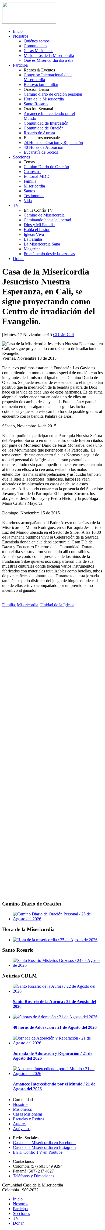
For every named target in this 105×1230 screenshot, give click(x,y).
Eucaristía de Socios (41, 152)
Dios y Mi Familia (39, 224)
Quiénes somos (37, 41)
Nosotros (20, 36)
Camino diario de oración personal (53, 94)
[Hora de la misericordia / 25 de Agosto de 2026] (55, 939)
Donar (18, 258)
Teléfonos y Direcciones (33, 1176)
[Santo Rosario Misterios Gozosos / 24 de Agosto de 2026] (58, 965)
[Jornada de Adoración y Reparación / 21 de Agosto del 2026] (58, 1043)
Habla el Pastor (37, 229)
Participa (20, 65)
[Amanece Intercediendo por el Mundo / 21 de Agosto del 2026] (58, 1073)
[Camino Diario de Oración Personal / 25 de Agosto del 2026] (58, 919)
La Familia (33, 239)
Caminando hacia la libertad (47, 220)
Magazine (32, 249)
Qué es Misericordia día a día (48, 60)
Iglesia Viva (34, 234)
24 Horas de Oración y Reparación (53, 142)
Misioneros (22, 1109)
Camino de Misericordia (44, 215)
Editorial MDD (37, 176)
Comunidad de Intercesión (46, 123)
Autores (19, 1123)
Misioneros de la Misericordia (49, 55)
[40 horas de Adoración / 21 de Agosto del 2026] (55, 1017)
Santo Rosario (36, 104)
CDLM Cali (63, 334)
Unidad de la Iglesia (57, 605)
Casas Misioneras (38, 50)
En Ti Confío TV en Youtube (37, 1152)
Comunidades (35, 46)
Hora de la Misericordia (44, 99)
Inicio (18, 31)
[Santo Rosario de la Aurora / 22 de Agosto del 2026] (58, 991)
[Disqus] (52, 679)
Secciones (21, 157)
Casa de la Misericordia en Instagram (44, 1147)
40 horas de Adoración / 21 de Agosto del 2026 (55, 1027)
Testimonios (34, 195)
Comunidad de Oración (44, 128)
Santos (29, 191)
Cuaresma (32, 171)
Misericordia (34, 186)
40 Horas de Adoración (43, 147)
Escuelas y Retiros (28, 1119)
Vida (28, 200)
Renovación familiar (41, 84)
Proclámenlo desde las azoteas (49, 253)
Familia (30, 181)
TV (16, 205)
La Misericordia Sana (42, 244)
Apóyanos (21, 1128)
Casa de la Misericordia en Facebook (44, 1142)
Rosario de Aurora (39, 133)
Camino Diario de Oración (46, 166)
